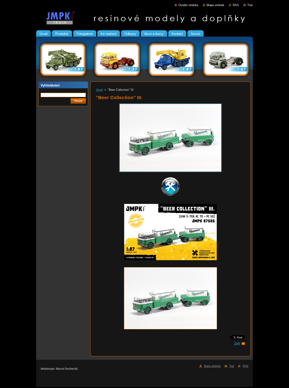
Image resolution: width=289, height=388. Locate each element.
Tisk (250, 5)
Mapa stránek (215, 5)
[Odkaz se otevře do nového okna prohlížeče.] (170, 172)
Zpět (237, 343)
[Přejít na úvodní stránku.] (144, 19)
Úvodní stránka (188, 5)
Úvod (99, 89)
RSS (236, 5)
